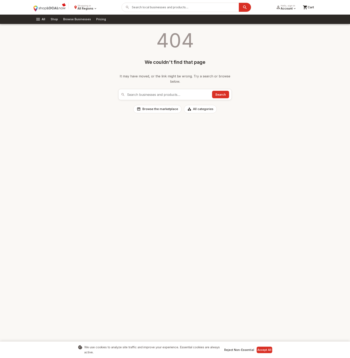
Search (220, 94)
